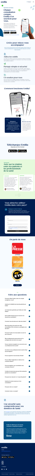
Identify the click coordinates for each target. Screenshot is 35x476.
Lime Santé (8, 411)
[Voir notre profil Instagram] (4, 469)
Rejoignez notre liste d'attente (15, 34)
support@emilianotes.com (5, 451)
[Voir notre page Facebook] (2, 469)
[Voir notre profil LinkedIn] (6, 469)
